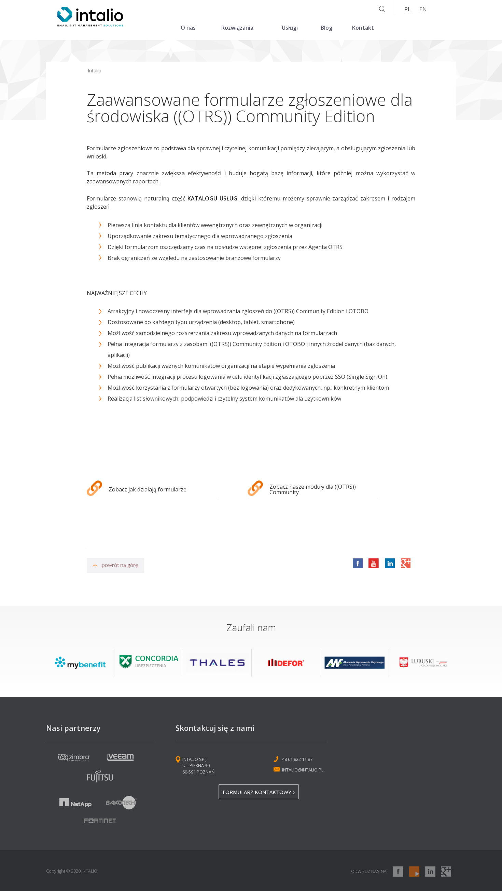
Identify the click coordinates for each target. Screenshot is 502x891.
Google (405, 563)
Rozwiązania (237, 27)
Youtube (373, 563)
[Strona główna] (90, 24)
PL (407, 9)
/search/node (382, 9)
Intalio (94, 70)
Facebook (357, 563)
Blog (326, 27)
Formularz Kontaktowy (257, 792)
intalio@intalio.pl (302, 770)
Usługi (290, 27)
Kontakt (363, 27)
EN (423, 9)
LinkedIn (390, 563)
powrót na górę (120, 565)
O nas (188, 27)
